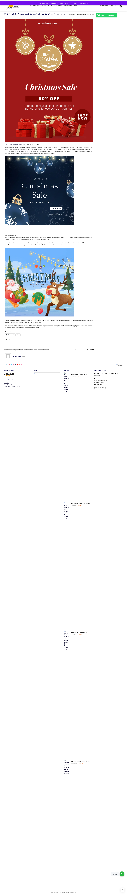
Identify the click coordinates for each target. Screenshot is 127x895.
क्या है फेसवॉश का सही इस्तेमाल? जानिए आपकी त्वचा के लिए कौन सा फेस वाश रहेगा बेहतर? (26, 350)
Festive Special (14, 144)
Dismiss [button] (85, 3)
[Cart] (121, 6)
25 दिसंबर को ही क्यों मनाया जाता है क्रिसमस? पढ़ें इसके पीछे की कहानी (29, 14)
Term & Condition (9, 384)
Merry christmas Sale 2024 (84, 350)
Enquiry (6, 383)
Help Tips (22, 144)
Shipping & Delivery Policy (12, 386)
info (6, 144)
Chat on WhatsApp (108, 15)
